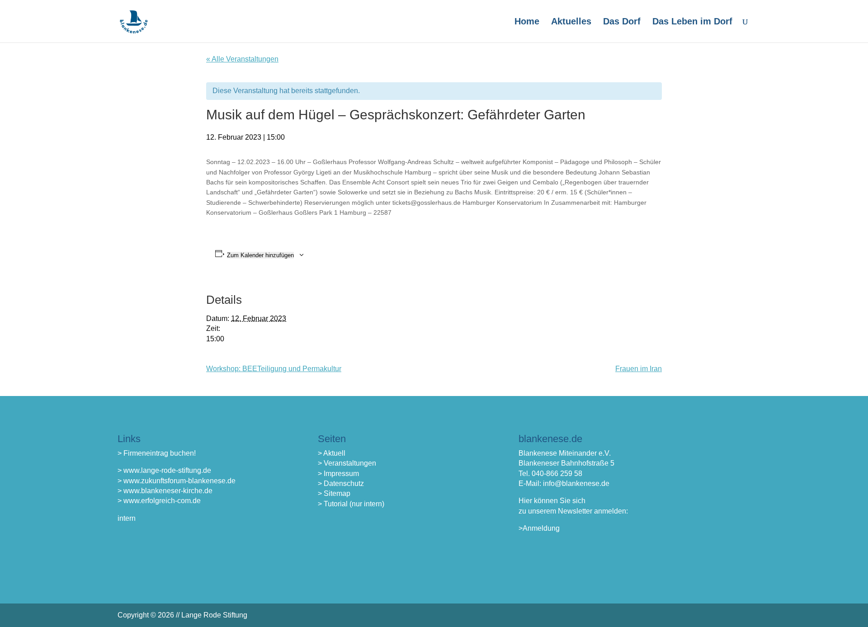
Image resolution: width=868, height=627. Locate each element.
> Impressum (338, 473)
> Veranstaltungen (347, 463)
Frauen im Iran (638, 368)
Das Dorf (622, 22)
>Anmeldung (539, 528)
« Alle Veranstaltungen (242, 59)
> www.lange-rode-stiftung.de (164, 470)
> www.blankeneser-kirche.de (165, 491)
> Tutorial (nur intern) (351, 504)
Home (526, 22)
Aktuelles (571, 22)
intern (127, 518)
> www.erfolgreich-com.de (159, 500)
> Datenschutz (341, 483)
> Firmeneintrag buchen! (157, 453)
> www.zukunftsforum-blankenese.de (177, 481)
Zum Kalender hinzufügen (260, 255)
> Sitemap (334, 493)
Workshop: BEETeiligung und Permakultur (273, 368)
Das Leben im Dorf (692, 22)
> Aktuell (331, 453)
